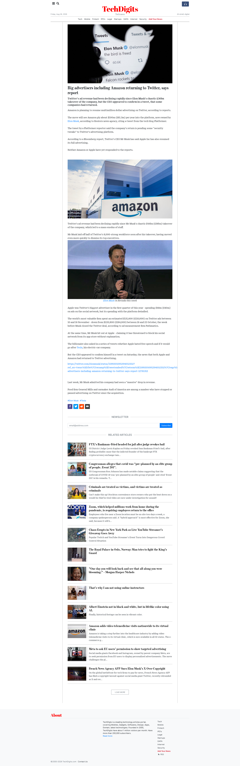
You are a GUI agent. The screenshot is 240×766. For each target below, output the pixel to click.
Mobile (87, 19)
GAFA (126, 19)
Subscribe (166, 425)
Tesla (79, 347)
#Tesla (83, 400)
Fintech (95, 19)
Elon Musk (73, 121)
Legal (109, 19)
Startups (118, 19)
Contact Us (83, 761)
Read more (107, 736)
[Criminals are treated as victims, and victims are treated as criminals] (77, 492)
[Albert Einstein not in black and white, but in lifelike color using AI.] (77, 612)
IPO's (103, 19)
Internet (133, 19)
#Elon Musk (73, 400)
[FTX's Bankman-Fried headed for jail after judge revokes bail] (77, 449)
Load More (120, 692)
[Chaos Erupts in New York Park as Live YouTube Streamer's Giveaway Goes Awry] (77, 534)
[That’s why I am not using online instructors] (77, 592)
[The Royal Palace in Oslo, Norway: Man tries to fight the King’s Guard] (77, 554)
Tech (80, 19)
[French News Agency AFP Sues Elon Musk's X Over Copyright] (77, 673)
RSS (162, 754)
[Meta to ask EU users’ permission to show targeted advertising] (77, 654)
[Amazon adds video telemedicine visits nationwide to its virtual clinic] (77, 631)
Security (143, 19)
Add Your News (155, 19)
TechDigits (120, 9)
